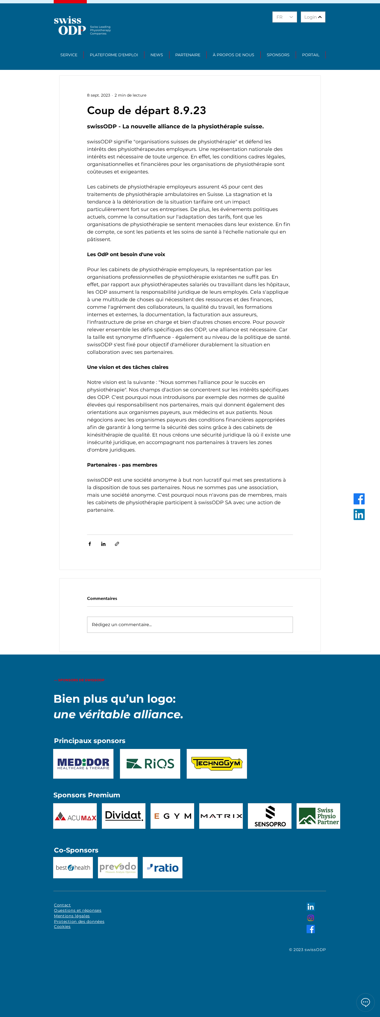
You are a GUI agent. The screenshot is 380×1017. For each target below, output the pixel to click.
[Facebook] (359, 498)
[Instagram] (311, 918)
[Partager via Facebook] (89, 544)
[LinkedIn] (359, 514)
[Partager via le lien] (117, 544)
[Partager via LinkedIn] (103, 544)
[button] (69, 54)
